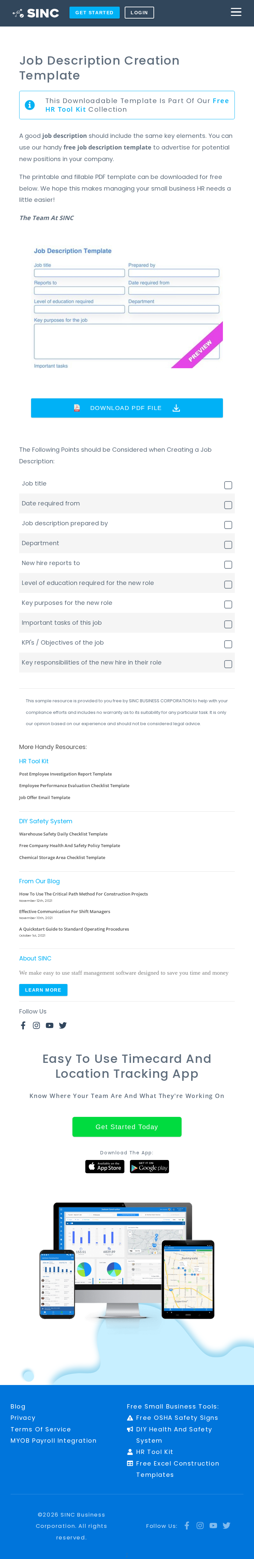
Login (139, 12)
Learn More (43, 990)
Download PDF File (126, 407)
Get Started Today (127, 1126)
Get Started (94, 12)
